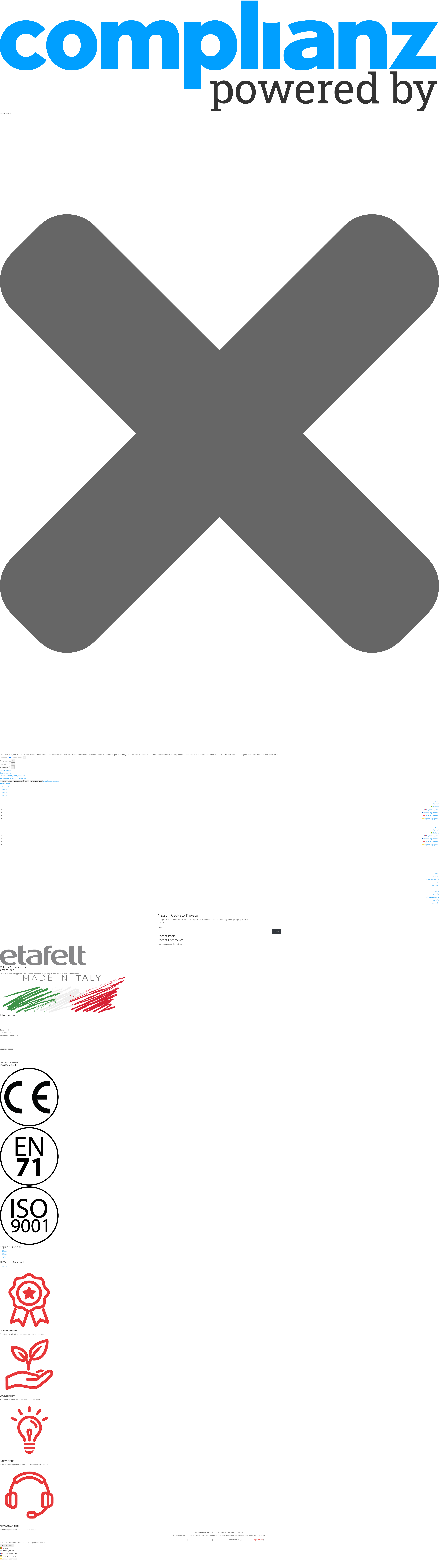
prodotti (436, 876)
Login (437, 801)
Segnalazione (258, 1540)
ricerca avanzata (432, 879)
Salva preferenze (36, 781)
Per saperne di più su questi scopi (13, 778)
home (437, 873)
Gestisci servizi (5, 773)
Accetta (3, 781)
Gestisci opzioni (6, 770)
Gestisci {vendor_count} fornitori (12, 776)
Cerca (160, 927)
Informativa (246, 1540)
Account (436, 804)
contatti (436, 882)
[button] (219, 434)
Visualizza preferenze (21, 781)
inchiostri (435, 885)
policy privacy (5, 786)
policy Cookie (5, 784)
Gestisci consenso (7, 1545)
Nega (10, 781)
